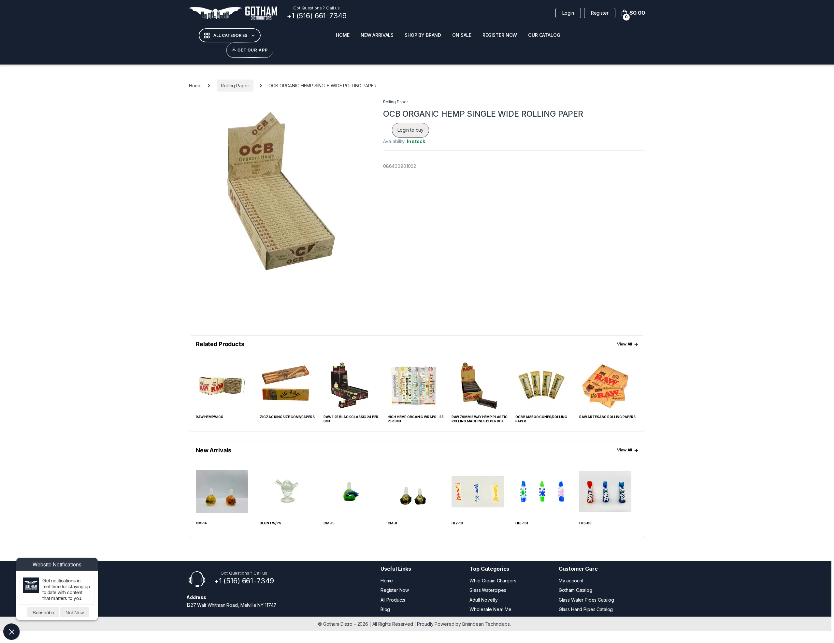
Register (600, 13)
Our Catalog (544, 35)
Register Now (499, 35)
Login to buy (410, 130)
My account (571, 580)
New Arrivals (377, 35)
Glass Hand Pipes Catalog (586, 609)
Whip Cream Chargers (492, 580)
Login (568, 13)
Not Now (74, 612)
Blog (385, 609)
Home (342, 35)
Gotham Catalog (575, 590)
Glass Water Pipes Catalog (586, 600)
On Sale (461, 35)
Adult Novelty (483, 600)
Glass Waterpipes (487, 590)
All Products (393, 600)
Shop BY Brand (423, 35)
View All (627, 344)
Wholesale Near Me (490, 609)
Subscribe (43, 612)
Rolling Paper (235, 85)
